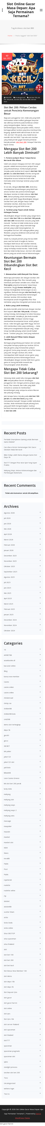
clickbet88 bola (9, 714)
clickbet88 (8, 708)
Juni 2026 (7, 523)
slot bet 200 (18, 99)
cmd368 (7, 719)
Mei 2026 (7, 529)
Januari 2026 (8, 550)
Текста (6, 1094)
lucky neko (8, 789)
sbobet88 (8, 907)
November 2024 (10, 625)
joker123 (7, 757)
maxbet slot (8, 842)
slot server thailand (11, 1024)
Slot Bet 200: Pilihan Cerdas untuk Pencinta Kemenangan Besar (21, 110)
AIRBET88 (8, 655)
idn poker (7, 751)
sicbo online (8, 928)
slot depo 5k (9, 987)
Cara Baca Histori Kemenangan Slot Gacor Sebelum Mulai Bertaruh (20, 448)
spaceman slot (9, 1056)
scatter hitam (9, 912)
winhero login (9, 1088)
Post (6, 869)
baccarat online (10, 666)
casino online (9, 692)
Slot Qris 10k (9, 1019)
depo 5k (7, 730)
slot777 (7, 1040)
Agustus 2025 (9, 577)
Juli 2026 (7, 518)
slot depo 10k (9, 981)
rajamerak (8, 880)
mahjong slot (9, 799)
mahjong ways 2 (10, 810)
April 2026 (8, 534)
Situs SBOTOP (9, 933)
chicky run (7, 703)
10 (5, 650)
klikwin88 (7, 773)
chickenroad (8, 698)
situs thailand (9, 944)
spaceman (8, 1046)
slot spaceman (9, 1030)
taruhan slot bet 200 (12, 1072)
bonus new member (11, 676)
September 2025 (10, 572)
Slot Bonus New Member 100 (15, 971)
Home (10, 35)
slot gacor (8, 997)
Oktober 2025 (9, 566)
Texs (6, 1078)
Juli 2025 (7, 582)
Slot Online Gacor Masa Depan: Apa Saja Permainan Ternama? (21, 10)
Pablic (6, 864)
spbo (6, 1062)
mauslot (7, 832)
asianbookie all (9, 660)
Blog (5, 671)
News (6, 853)
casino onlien (9, 687)
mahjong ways (9, 805)
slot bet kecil (9, 965)
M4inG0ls (8, 97)
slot (5, 949)
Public (6, 874)
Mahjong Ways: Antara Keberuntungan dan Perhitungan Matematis (20, 471)
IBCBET (7, 746)
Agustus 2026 (9, 513)
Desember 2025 (10, 555)
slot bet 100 (33, 97)
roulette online (9, 890)
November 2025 (10, 561)
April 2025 (8, 598)
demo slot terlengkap (12, 724)
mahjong (7, 794)
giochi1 (6, 735)
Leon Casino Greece (11, 778)
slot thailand (8, 1035)
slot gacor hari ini (10, 1003)
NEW (6, 848)
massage (7, 821)
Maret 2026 (8, 539)
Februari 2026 (9, 545)
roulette (7, 885)
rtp (5, 896)
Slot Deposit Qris (10, 992)
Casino (6, 682)
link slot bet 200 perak (12, 783)
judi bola (7, 767)
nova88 (7, 858)
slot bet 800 (26, 99)
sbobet (7, 901)
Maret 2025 (8, 604)
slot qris (7, 1013)
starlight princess (10, 1067)
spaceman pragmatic (12, 1051)
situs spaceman (10, 939)
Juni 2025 (7, 588)
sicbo (6, 917)
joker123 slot (9, 762)
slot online (8, 1008)
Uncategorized (20, 97)
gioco (6, 741)
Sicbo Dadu (8, 923)
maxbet (7, 837)
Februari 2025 (9, 609)
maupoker (8, 826)
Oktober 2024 (9, 630)
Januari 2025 (8, 614)
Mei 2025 (7, 593)
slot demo (8, 976)
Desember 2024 (10, 620)
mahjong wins (9, 816)
